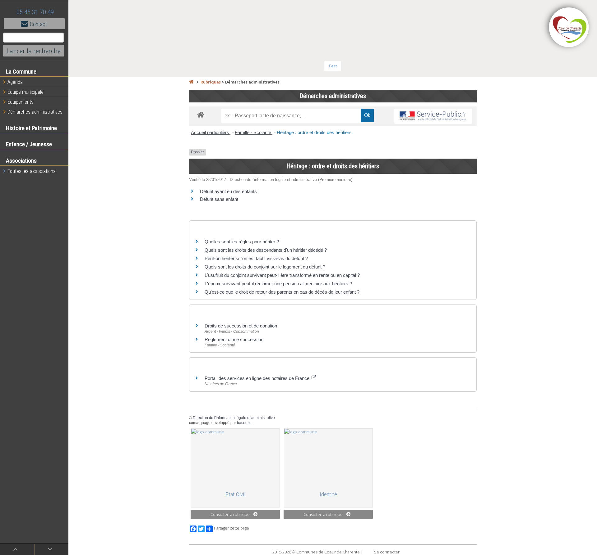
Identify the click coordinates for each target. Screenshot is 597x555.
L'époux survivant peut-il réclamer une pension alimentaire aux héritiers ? (278, 283)
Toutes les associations (31, 171)
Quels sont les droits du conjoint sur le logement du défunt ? (265, 266)
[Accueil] (191, 82)
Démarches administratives (34, 112)
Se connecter (387, 552)
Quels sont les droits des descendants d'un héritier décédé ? (266, 250)
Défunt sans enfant (219, 199)
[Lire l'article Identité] (328, 457)
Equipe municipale (25, 92)
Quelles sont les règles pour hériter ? (242, 241)
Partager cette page (231, 528)
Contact (38, 24)
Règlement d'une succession (234, 339)
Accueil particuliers (210, 132)
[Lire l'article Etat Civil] (235, 457)
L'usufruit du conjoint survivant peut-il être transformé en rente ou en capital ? (282, 275)
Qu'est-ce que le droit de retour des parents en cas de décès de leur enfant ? (282, 292)
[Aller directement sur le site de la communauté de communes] (569, 28)
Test (332, 66)
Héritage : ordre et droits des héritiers (314, 132)
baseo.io (244, 423)
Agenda (15, 82)
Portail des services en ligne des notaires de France (258, 378)
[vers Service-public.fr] (433, 116)
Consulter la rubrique (230, 514)
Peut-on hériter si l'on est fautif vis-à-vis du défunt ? (256, 258)
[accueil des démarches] (201, 114)
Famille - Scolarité (253, 132)
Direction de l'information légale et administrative (234, 418)
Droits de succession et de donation (241, 325)
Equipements (20, 102)
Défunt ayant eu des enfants (228, 191)
